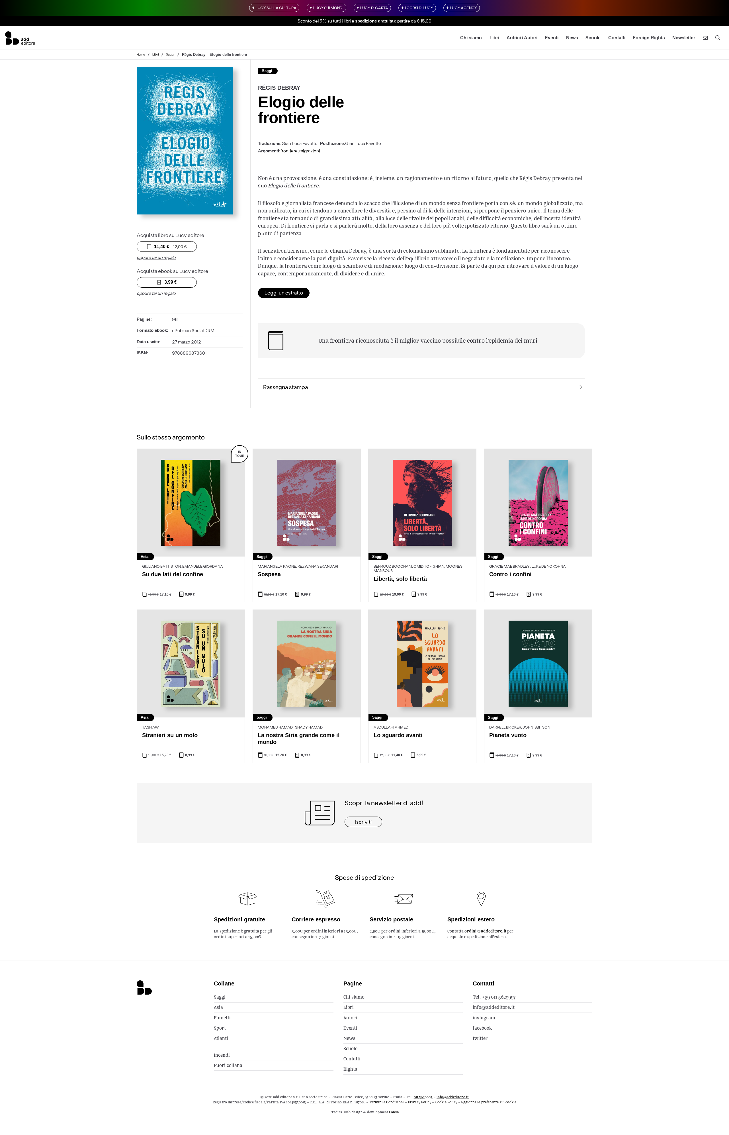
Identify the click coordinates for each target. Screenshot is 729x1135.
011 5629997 (423, 1097)
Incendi (222, 1055)
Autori (350, 1018)
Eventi (551, 37)
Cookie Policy (446, 1102)
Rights (350, 1069)
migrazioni (309, 150)
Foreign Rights (649, 37)
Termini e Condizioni (387, 1102)
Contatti (616, 37)
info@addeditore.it (494, 1007)
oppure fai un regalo (156, 257)
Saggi (170, 54)
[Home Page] (20, 38)
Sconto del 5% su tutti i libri (324, 20)
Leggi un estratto (284, 292)
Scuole (593, 37)
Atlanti (221, 1038)
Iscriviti (363, 822)
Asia (218, 1007)
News (572, 37)
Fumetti (222, 1018)
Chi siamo (471, 37)
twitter (480, 1038)
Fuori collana (228, 1065)
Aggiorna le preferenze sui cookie (488, 1102)
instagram (484, 1018)
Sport (220, 1028)
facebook (482, 1028)
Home (141, 54)
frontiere (289, 150)
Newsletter (683, 37)
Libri (494, 37)
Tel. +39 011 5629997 (494, 997)
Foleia (394, 1112)
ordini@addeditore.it (485, 931)
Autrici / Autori (522, 37)
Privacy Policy (419, 1102)
